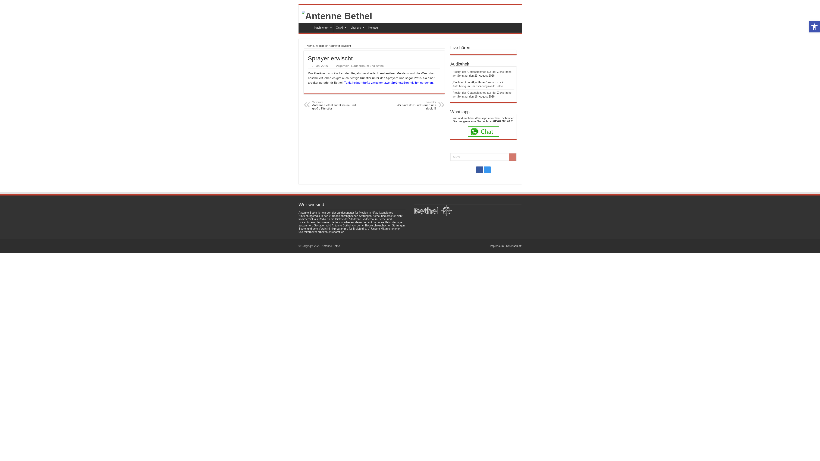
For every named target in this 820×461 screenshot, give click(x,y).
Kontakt (373, 27)
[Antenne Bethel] (337, 15)
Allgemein (322, 45)
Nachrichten (321, 27)
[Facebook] (479, 169)
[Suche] (512, 157)
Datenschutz (514, 246)
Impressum (497, 246)
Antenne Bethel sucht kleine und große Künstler (334, 105)
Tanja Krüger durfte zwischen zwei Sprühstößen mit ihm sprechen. (389, 82)
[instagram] (487, 169)
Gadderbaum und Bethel (367, 65)
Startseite (306, 27)
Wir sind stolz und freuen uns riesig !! (416, 105)
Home (310, 45)
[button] (814, 26)
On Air (340, 27)
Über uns (356, 27)
